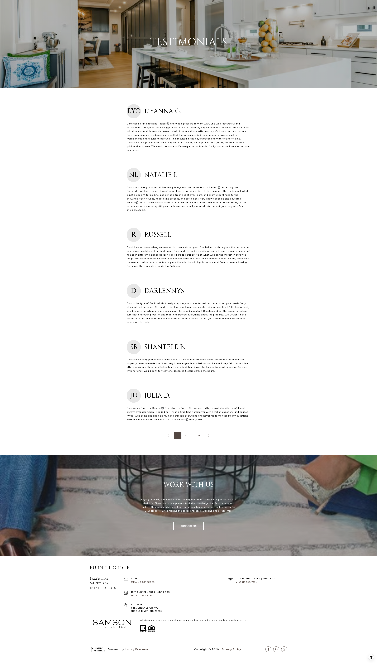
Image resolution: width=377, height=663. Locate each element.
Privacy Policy (231, 649)
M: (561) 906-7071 (246, 582)
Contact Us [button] (188, 526)
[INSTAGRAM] (284, 649)
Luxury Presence (136, 649)
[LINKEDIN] (276, 649)
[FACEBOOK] (268, 649)
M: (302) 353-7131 (141, 595)
